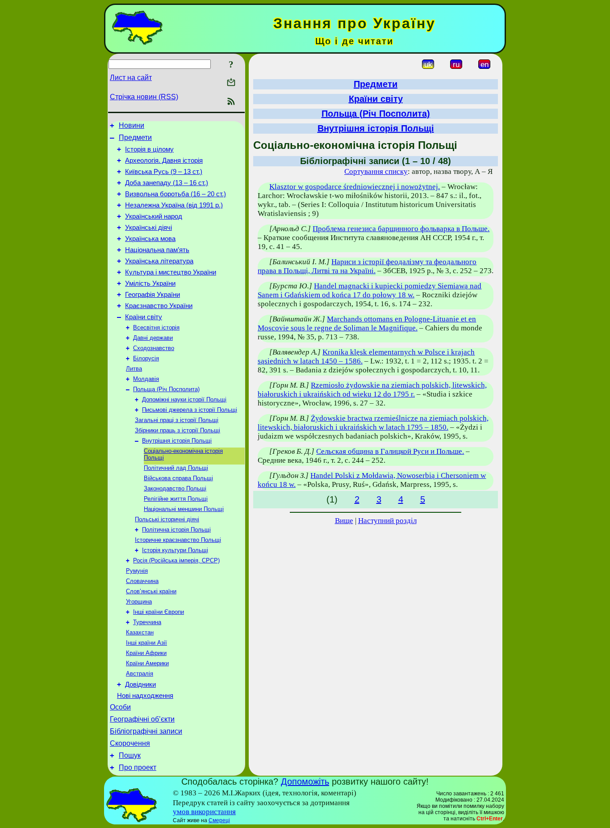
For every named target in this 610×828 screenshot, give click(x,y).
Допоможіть (305, 781)
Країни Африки (146, 653)
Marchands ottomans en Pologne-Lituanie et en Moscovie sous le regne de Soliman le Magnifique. (367, 323)
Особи (120, 707)
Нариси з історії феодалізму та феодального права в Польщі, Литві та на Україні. (367, 266)
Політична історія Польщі (176, 529)
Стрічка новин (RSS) (144, 97)
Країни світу (143, 317)
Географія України (152, 294)
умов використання (204, 811)
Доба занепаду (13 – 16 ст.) (166, 182)
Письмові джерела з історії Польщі (189, 409)
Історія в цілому (149, 149)
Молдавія (146, 379)
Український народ (153, 216)
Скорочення (130, 743)
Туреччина (147, 622)
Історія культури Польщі (175, 550)
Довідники (140, 684)
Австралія (139, 673)
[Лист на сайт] (231, 83)
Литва (134, 368)
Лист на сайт (131, 77)
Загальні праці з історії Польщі (176, 420)
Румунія (137, 570)
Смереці (219, 820)
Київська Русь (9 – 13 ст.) (163, 171)
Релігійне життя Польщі (176, 498)
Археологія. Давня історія (164, 160)
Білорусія (146, 358)
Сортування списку (376, 171)
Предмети (135, 137)
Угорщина (139, 601)
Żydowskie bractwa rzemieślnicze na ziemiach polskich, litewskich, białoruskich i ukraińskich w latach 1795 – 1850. (373, 422)
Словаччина (142, 581)
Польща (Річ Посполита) (166, 389)
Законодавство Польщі (175, 488)
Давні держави (153, 337)
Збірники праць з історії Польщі (177, 430)
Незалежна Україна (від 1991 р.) (174, 205)
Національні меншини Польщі (184, 509)
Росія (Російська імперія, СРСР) (176, 560)
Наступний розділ (387, 520)
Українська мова (150, 238)
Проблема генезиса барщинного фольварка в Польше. (401, 228)
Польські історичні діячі (167, 519)
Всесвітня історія (156, 327)
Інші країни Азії (146, 642)
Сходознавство (153, 348)
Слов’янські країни (151, 591)
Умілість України (150, 283)
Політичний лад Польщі (176, 468)
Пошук (130, 755)
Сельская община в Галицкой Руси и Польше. (390, 451)
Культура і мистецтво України (170, 272)
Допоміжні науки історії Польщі (184, 399)
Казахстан (140, 632)
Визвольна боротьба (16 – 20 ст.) (175, 194)
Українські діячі (148, 227)
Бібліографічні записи (146, 731)
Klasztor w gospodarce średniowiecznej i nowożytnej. (354, 186)
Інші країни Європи (158, 611)
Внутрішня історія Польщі (177, 440)
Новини (131, 125)
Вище (344, 520)
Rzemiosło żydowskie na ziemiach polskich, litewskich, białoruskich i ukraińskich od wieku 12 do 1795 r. (372, 389)
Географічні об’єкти (142, 719)
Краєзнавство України (158, 305)
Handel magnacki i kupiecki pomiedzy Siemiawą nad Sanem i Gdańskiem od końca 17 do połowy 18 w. (369, 290)
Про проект (137, 767)
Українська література (159, 261)
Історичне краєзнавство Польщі (178, 540)
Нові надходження (145, 695)
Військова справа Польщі (178, 478)
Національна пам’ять (157, 249)
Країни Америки (147, 663)
